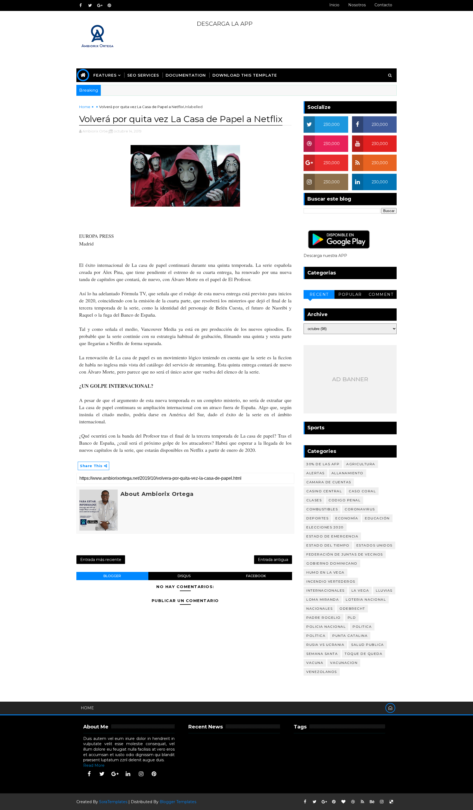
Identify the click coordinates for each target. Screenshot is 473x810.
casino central (324, 491)
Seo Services (143, 75)
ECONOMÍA (346, 518)
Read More (94, 765)
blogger (112, 576)
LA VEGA (360, 590)
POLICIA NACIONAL (326, 626)
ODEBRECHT (352, 608)
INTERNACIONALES (325, 590)
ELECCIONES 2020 (325, 527)
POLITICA (362, 626)
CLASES (314, 500)
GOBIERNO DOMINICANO (331, 563)
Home (84, 107)
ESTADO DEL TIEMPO (328, 545)
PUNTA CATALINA (350, 635)
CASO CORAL (362, 491)
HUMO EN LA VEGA (325, 572)
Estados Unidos (374, 545)
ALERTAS (315, 473)
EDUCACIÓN (377, 518)
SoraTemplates (113, 801)
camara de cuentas (328, 482)
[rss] (362, 802)
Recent (319, 294)
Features (105, 75)
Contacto (383, 4)
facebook (256, 576)
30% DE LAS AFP (322, 464)
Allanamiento (347, 473)
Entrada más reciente (100, 559)
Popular (350, 294)
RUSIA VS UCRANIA (325, 645)
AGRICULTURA (360, 464)
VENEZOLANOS (321, 672)
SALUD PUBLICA (367, 645)
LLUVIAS (384, 590)
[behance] (372, 802)
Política (315, 635)
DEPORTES (317, 518)
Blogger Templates (178, 801)
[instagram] (141, 774)
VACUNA (314, 663)
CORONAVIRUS (360, 509)
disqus (184, 576)
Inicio (334, 4)
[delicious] (391, 802)
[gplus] (100, 5)
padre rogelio (323, 617)
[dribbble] (353, 802)
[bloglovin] (343, 802)
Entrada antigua (273, 559)
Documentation (186, 75)
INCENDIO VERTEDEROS (330, 581)
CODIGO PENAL (344, 500)
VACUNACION (343, 663)
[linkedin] (128, 774)
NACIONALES (319, 608)
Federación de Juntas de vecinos (344, 554)
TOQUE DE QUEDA (363, 654)
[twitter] (90, 5)
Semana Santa (322, 654)
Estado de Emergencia (332, 536)
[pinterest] (109, 5)
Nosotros (357, 4)
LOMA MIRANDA (322, 599)
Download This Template (244, 75)
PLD (352, 617)
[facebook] (80, 5)
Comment (381, 294)
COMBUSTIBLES (322, 509)
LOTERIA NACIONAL (366, 599)
